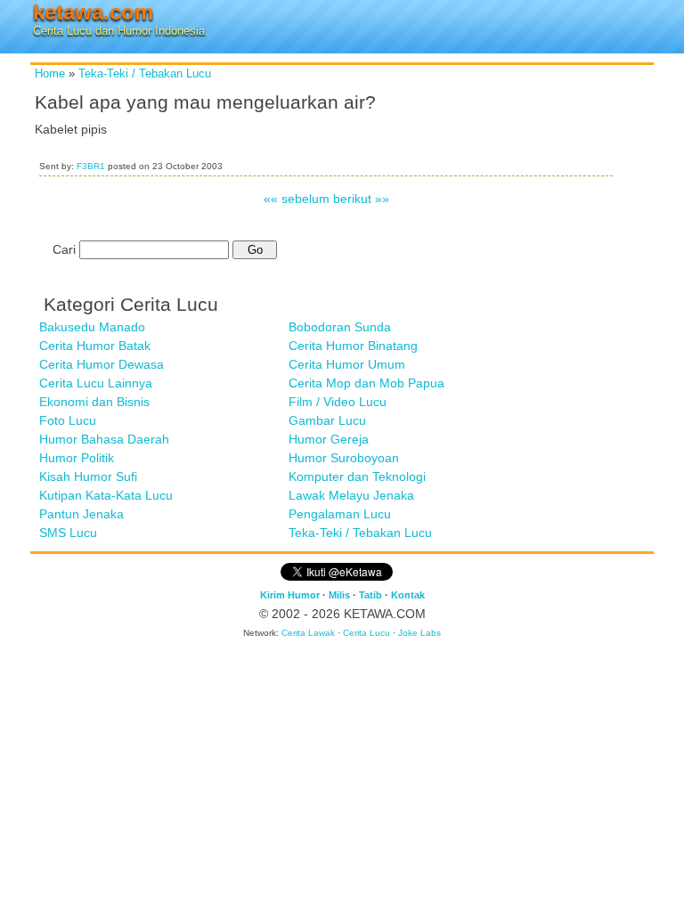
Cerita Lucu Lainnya (95, 383)
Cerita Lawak (308, 633)
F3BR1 (91, 166)
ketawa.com (93, 12)
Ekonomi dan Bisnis (94, 402)
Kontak (408, 595)
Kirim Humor (290, 595)
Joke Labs (419, 633)
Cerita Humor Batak (95, 345)
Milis (339, 595)
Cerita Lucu (366, 633)
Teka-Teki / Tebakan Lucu (144, 74)
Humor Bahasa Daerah (104, 439)
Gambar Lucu (327, 420)
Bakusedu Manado (92, 327)
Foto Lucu (67, 420)
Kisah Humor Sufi (88, 476)
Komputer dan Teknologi (357, 476)
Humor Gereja (329, 439)
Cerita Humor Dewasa (101, 364)
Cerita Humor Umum (347, 364)
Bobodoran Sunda (340, 327)
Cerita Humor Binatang (353, 345)
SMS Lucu (68, 532)
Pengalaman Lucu (340, 514)
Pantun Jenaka (81, 514)
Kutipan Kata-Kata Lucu (106, 495)
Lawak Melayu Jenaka (351, 495)
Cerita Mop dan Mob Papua (366, 383)
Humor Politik (76, 458)
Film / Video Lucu (338, 402)
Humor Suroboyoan (344, 458)
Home (50, 74)
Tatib (370, 595)
